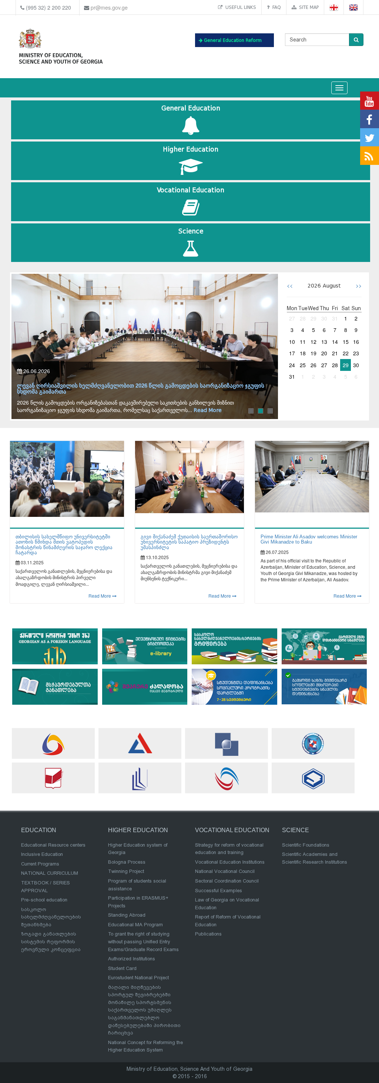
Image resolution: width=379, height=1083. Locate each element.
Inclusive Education (42, 854)
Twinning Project (126, 871)
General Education (190, 108)
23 (356, 353)
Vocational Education (190, 190)
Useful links (239, 7)
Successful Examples (218, 890)
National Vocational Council (225, 871)
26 (313, 365)
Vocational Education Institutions (230, 862)
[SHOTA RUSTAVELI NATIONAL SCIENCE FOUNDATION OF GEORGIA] (226, 744)
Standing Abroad (126, 915)
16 (356, 341)
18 (303, 353)
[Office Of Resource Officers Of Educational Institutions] (313, 744)
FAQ (275, 7)
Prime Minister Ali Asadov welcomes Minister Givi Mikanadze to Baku (309, 539)
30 (324, 318)
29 (313, 318)
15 (346, 341)
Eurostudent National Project (138, 977)
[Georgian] (334, 7)
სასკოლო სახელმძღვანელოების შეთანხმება (51, 917)
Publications (208, 934)
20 (324, 353)
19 (313, 353)
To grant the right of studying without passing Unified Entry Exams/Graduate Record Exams (143, 941)
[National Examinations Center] (139, 743)
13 (324, 341)
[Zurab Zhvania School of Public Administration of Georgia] (313, 778)
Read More (100, 595)
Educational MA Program (135, 924)
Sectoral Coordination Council (227, 881)
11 (303, 341)
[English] (353, 7)
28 (303, 318)
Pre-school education (44, 900)
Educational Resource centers (53, 845)
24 (292, 365)
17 (292, 353)
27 (292, 318)
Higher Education (190, 149)
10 (292, 341)
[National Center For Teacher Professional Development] (139, 778)
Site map (307, 7)
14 (335, 341)
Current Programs (40, 864)
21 (335, 353)
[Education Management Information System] (53, 744)
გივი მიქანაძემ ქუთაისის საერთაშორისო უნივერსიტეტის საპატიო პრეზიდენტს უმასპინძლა (189, 542)
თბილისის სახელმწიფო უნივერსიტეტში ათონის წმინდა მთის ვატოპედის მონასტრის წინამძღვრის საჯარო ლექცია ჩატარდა (64, 544)
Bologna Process (126, 862)
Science (190, 231)
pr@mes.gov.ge (109, 7)
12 (313, 341)
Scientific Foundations (305, 845)
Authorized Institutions (131, 958)
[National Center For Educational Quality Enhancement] (226, 778)
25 (303, 365)
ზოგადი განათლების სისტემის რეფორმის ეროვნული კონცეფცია (51, 941)
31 (335, 318)
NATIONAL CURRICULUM (49, 873)
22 (346, 353)
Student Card (122, 968)
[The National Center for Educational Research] (53, 778)
